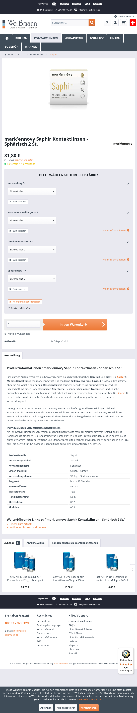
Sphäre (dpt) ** (17, 270)
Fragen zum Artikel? (20, 524)
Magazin (73, 645)
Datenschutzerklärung (90, 699)
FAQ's (71, 625)
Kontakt (72, 653)
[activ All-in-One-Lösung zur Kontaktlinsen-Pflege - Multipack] (25, 562)
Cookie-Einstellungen (80, 621)
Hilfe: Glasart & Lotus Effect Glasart (80, 631)
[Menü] (132, 650)
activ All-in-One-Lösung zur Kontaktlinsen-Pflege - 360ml (68, 578)
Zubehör (11, 542)
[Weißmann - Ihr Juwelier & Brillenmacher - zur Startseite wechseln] (20, 24)
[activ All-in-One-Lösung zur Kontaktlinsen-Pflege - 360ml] (68, 562)
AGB (39, 641)
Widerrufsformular (47, 637)
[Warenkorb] (123, 22)
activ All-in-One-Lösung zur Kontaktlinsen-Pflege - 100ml (112, 578)
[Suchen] (92, 22)
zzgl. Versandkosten (24, 159)
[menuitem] (73, 22)
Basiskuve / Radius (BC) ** (23, 212)
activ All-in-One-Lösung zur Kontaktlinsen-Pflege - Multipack (25, 578)
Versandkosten (61, 663)
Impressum (43, 645)
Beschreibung (12, 355)
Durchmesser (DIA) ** (20, 241)
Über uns (73, 649)
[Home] (7, 38)
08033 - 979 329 (17, 623)
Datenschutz (44, 633)
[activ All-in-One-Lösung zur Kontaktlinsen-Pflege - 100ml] (112, 562)
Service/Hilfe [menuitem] (124, 16)
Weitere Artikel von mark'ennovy (27, 527)
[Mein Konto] (115, 22)
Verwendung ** (17, 183)
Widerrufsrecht (45, 629)
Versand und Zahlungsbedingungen (49, 623)
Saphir (120, 377)
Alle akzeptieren (66, 707)
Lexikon (72, 641)
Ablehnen (45, 707)
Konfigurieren (89, 707)
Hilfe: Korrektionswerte (81, 637)
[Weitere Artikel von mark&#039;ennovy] (123, 144)
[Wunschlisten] (107, 22)
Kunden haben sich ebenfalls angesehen (75, 542)
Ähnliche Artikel (36, 542)
